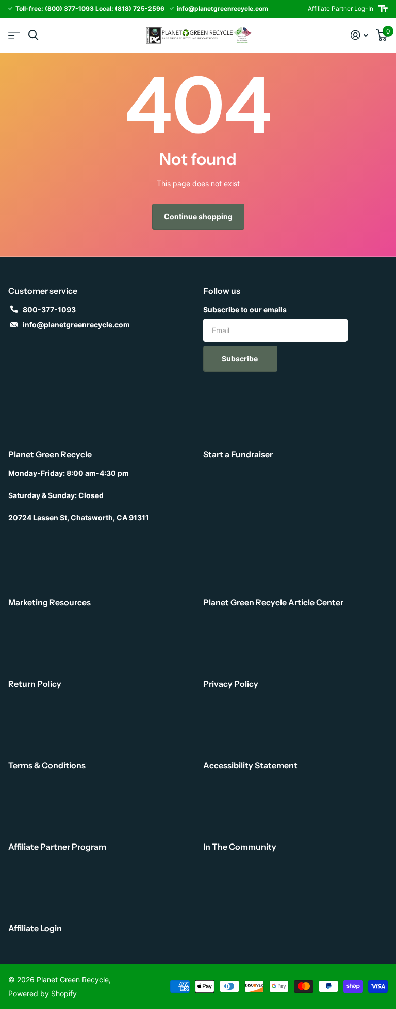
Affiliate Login (35, 928)
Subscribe (240, 358)
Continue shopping (198, 216)
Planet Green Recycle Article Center (273, 602)
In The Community (239, 846)
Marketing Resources (49, 602)
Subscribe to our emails (245, 309)
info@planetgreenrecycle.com (76, 324)
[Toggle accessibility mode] (383, 9)
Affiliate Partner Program (57, 846)
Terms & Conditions (47, 765)
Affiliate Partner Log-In (340, 8)
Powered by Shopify (42, 993)
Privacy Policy (230, 684)
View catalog (14, 35)
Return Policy (34, 684)
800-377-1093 (49, 309)
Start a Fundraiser (238, 454)
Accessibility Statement (250, 765)
